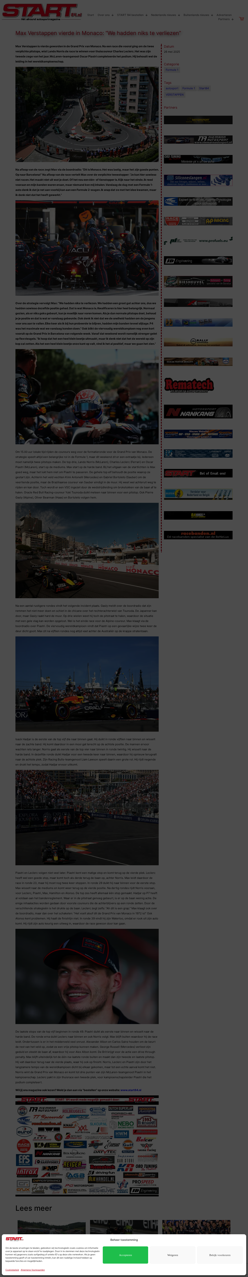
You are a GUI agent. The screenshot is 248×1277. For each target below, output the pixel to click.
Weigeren (172, 1255)
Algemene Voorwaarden (33, 1269)
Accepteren (125, 1255)
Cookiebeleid (12, 1269)
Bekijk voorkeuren (220, 1255)
